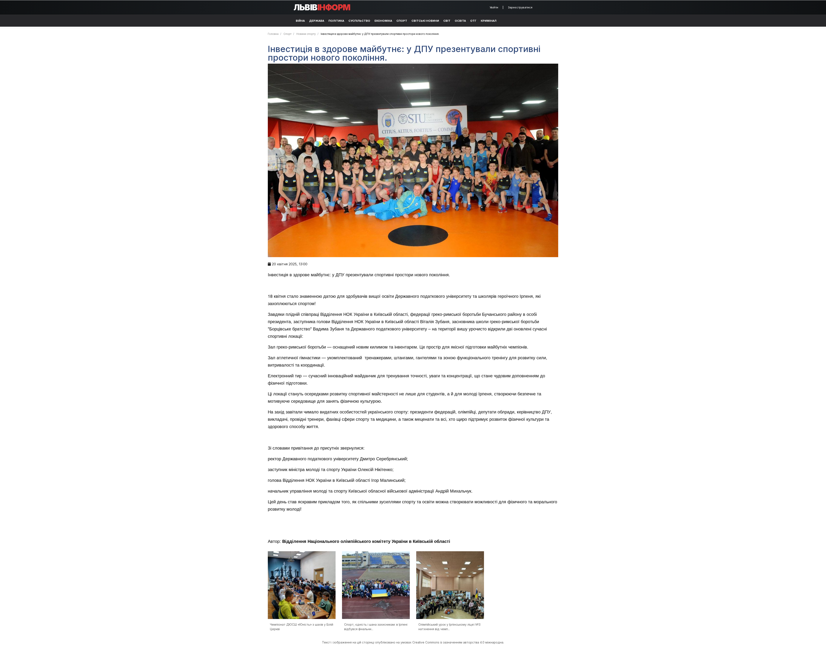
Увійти (494, 7)
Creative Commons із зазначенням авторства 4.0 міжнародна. (458, 642)
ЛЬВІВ (322, 7)
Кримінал (488, 20)
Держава (316, 20)
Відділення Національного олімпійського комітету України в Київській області (366, 541)
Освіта (460, 20)
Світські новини (425, 20)
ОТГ (473, 20)
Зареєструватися (520, 7)
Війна (300, 20)
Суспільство (359, 20)
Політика (336, 20)
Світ (446, 20)
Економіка (383, 20)
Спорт (401, 20)
